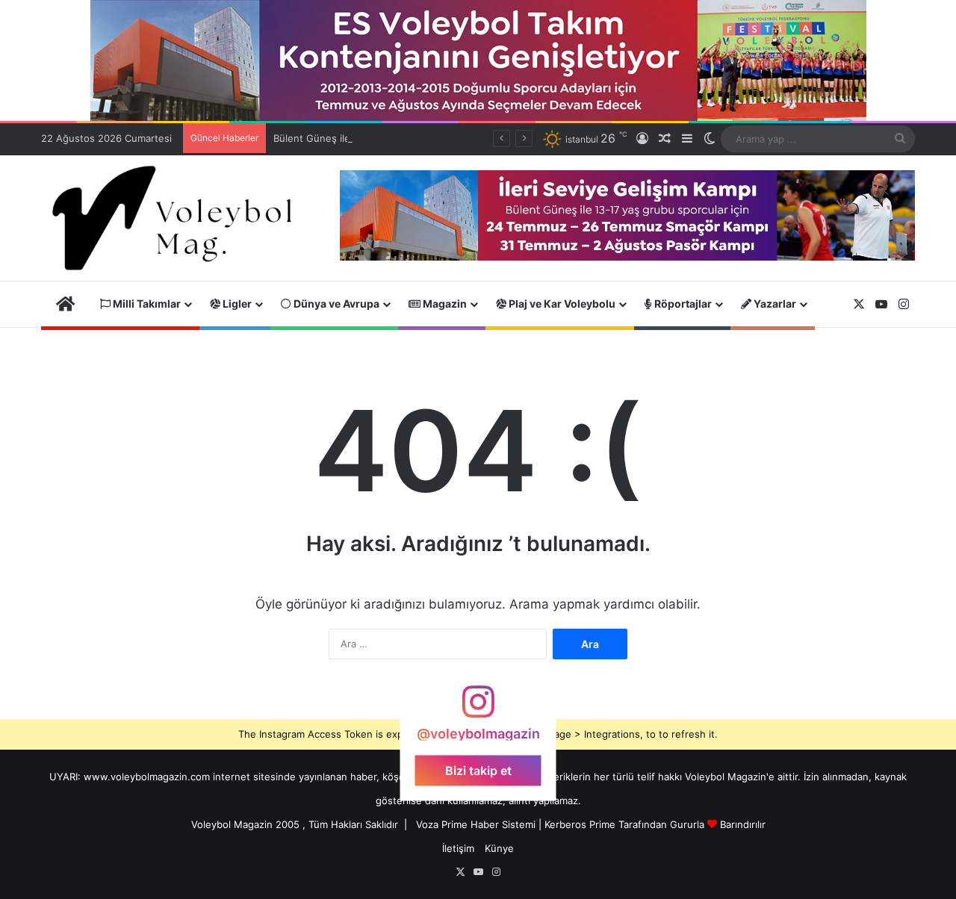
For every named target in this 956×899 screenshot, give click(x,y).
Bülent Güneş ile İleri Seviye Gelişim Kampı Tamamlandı (400, 138)
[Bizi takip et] (478, 709)
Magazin (443, 303)
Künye (499, 848)
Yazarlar (773, 303)
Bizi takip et (478, 770)
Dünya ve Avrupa (335, 303)
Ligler (236, 303)
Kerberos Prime (579, 824)
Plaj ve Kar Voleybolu (560, 303)
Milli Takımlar (146, 303)
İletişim (458, 848)
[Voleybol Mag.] (179, 218)
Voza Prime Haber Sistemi (476, 824)
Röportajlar (682, 303)
